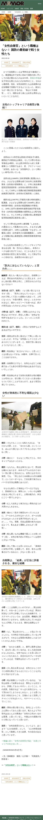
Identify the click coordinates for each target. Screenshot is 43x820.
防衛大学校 (35, 78)
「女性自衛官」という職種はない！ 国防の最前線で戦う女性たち (21, 49)
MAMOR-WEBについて (16, 818)
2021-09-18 (5, 58)
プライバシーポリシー (33, 818)
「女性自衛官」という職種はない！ (18, 765)
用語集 (4, 818)
